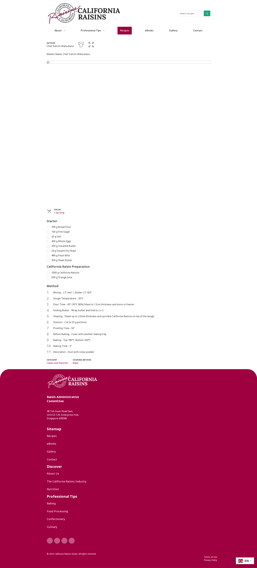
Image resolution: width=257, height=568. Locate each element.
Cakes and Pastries (57, 363)
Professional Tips (91, 30)
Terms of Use (210, 557)
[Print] (81, 44)
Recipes (124, 30)
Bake (75, 363)
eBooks (149, 30)
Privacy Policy (210, 560)
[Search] (207, 13)
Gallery (173, 30)
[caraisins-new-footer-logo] (72, 387)
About (58, 30)
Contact (197, 30)
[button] (91, 44)
